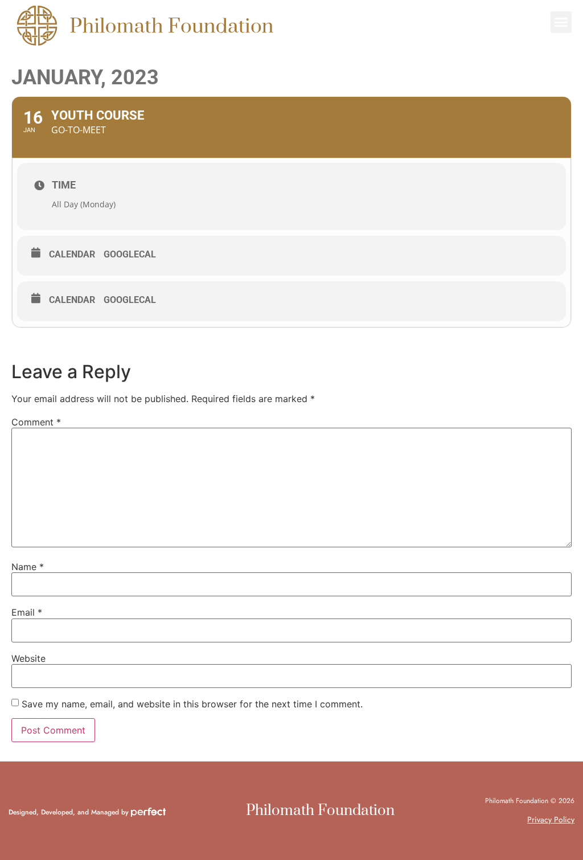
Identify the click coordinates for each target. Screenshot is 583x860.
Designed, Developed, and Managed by (70, 812)
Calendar (72, 254)
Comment (36, 422)
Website (28, 658)
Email (26, 612)
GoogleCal (130, 254)
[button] (561, 22)
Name (27, 566)
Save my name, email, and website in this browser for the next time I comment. (192, 704)
